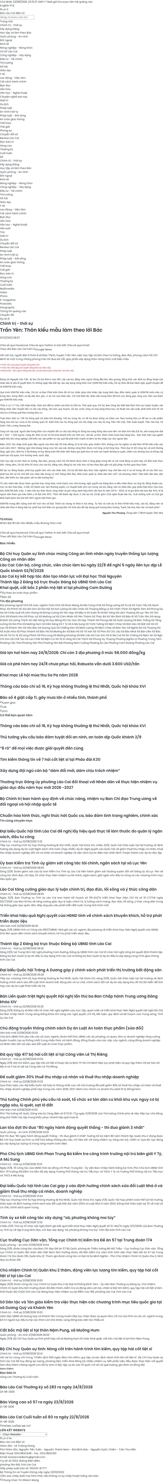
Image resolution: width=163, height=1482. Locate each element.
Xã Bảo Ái (128, 616)
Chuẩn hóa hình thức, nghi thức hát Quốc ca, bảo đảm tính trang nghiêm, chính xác (79, 815)
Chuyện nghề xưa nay (13, 96)
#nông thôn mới (50, 523)
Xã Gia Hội (44, 609)
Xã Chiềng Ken (66, 628)
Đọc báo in (7, 142)
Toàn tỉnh (54, 605)
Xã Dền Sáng (50, 624)
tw (10, 1438)
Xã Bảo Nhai (129, 631)
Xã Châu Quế (12, 612)
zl (7, 9)
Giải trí (4, 100)
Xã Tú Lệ (126, 605)
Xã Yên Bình (114, 616)
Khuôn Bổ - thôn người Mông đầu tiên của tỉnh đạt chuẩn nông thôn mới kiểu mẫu (38, 371)
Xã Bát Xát (144, 624)
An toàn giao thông (12, 119)
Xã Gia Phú (15, 624)
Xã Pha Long (45, 635)
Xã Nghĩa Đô (135, 628)
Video (3, 292)
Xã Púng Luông (111, 605)
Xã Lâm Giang (30, 612)
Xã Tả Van (86, 631)
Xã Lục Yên (143, 612)
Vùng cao (6, 145)
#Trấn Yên (18, 523)
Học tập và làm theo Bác (15, 32)
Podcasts (6, 303)
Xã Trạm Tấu (140, 605)
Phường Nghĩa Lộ (127, 639)
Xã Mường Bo (58, 631)
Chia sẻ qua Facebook (14, 345)
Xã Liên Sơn (30, 609)
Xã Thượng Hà (151, 628)
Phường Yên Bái (53, 643)
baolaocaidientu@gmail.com (26, 1457)
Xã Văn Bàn (30, 628)
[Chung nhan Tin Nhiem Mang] (19, 1479)
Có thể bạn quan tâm (16, 715)
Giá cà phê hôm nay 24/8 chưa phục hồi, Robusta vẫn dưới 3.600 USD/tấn (69, 664)
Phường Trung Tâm (149, 639)
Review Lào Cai (9, 138)
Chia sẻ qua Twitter (41, 345)
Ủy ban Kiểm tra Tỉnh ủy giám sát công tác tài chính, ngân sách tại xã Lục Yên (73, 863)
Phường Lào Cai (144, 643)
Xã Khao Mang (70, 605)
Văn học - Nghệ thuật (13, 93)
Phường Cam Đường (122, 643)
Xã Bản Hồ (73, 631)
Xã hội (4, 66)
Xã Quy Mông (54, 620)
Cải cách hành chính (13, 81)
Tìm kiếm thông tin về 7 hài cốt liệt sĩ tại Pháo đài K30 (50, 759)
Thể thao (5, 123)
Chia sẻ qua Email (78, 345)
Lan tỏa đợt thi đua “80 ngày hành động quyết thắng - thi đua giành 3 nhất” (72, 1127)
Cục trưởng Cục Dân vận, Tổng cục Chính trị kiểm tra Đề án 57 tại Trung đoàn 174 (76, 1240)
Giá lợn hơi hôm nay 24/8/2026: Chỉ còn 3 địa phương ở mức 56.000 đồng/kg (72, 652)
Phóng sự (6, 130)
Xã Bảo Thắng (142, 620)
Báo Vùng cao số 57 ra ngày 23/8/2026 (37, 1402)
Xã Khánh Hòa (15, 616)
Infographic (7, 307)
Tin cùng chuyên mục (16, 821)
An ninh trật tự (9, 111)
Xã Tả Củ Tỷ (11, 635)
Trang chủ (6, 21)
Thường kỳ (6, 149)
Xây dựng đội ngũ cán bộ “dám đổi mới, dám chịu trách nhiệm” (60, 770)
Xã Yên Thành (83, 616)
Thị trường (6, 63)
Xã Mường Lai (47, 616)
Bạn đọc (5, 85)
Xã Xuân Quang (123, 620)
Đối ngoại (6, 40)
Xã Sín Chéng (130, 635)
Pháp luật (6, 108)
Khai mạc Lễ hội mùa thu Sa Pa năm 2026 (39, 675)
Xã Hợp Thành (86, 620)
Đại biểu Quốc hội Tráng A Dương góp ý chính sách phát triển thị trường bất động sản (81, 970)
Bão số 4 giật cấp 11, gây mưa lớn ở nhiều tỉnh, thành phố (53, 697)
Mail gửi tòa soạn (58, 2)
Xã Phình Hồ (15, 609)
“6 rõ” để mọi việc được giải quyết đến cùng (41, 748)
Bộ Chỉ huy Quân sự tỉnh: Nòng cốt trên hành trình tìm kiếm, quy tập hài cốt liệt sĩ (76, 1349)
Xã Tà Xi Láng (63, 639)
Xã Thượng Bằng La (97, 609)
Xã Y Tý (63, 624)
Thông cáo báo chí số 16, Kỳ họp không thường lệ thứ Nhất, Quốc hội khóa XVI (73, 686)
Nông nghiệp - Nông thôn (16, 48)
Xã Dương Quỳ (47, 628)
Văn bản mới (8, 926)
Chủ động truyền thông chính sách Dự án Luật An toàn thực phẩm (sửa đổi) (72, 1028)
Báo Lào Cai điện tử (12, 13)
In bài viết (60, 345)
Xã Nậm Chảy (103, 628)
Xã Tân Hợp (67, 612)
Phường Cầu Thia (11, 643)
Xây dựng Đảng (9, 29)
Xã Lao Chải (33, 639)
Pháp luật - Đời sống (13, 115)
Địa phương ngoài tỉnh (14, 605)
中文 (12, 5)
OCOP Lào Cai (8, 51)
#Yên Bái (5, 523)
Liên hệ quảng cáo (81, 2)
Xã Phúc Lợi (31, 616)
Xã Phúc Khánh (26, 631)
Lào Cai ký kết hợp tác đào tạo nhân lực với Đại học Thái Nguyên (61, 576)
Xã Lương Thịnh (19, 620)
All (1, 157)
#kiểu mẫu (33, 523)
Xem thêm (6, 1368)
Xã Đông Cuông (49, 612)
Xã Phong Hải (104, 620)
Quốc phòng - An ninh (14, 36)
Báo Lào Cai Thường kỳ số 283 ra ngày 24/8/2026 (46, 1387)
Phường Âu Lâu (99, 643)
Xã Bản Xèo (130, 624)
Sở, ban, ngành (38, 605)
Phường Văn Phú (32, 643)
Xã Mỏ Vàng (108, 612)
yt (4, 9)
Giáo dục (5, 70)
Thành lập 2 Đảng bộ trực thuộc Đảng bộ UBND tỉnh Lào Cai (55, 582)
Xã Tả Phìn (99, 631)
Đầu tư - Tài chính (11, 59)
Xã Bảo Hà (43, 631)
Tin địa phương (11, 601)
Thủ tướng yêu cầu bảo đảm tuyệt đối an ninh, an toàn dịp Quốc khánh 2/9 (70, 737)
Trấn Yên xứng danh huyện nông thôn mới (21, 365)
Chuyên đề (7, 315)
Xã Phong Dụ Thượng (102, 639)
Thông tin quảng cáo (13, 311)
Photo (4, 296)
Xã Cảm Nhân (65, 616)
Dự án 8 (5, 319)
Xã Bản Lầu (84, 635)
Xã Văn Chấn (76, 609)
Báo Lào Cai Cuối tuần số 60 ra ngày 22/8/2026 (44, 1417)
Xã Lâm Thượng (126, 612)
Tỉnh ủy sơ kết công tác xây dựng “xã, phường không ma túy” (58, 1217)
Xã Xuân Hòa (8, 631)
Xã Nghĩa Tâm (138, 609)
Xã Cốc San (70, 620)
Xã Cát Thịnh (80, 639)
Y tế (2, 74)
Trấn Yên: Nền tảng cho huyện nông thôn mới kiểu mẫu (26, 368)
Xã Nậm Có (48, 639)
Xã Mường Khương (65, 635)
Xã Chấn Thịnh (119, 609)
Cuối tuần (6, 153)
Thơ (2, 232)
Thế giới (5, 127)
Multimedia (7, 288)
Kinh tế (4, 44)
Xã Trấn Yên (142, 616)
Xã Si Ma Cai (114, 635)
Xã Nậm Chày (114, 624)
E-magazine (8, 300)
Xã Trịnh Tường (95, 624)
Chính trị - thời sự (11, 25)
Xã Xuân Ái (93, 612)
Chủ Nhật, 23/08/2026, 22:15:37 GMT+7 (23, 2)
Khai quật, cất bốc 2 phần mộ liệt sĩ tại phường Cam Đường (56, 587)
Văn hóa (5, 89)
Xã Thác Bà (99, 616)
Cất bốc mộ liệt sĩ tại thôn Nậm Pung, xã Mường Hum (49, 1330)
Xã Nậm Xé (146, 635)
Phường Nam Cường (76, 643)
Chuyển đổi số (9, 134)
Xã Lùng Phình (28, 635)
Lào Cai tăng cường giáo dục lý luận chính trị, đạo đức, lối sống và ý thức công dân (78, 889)
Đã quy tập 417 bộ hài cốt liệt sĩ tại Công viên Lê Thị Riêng (53, 1054)
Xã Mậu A (80, 612)
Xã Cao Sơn (98, 635)
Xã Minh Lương (85, 628)
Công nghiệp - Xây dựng (15, 55)
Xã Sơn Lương (59, 609)
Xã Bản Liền (144, 631)
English (4, 5)
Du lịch (4, 104)
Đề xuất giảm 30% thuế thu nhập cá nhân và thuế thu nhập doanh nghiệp (69, 1077)
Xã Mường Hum (32, 624)
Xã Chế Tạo (17, 639)
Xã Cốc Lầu (113, 631)
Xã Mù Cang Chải (91, 605)
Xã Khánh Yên (14, 628)
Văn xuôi (5, 228)
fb (1, 9)
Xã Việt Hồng (37, 620)
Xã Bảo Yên (119, 628)
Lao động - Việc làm (13, 78)
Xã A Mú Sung (76, 624)
